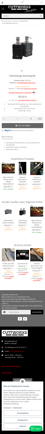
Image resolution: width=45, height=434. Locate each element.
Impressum (7, 408)
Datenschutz (17, 408)
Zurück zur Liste (6, 21)
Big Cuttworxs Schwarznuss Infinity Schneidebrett (8, 180)
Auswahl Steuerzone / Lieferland (20, 93)
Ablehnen (22, 426)
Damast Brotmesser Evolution (22, 179)
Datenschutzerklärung (9, 299)
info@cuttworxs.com (17, 351)
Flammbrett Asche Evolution (8, 221)
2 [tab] (23, 70)
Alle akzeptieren (23, 413)
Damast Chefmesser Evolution (36, 179)
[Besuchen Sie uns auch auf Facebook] (20, 319)
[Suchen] (40, 16)
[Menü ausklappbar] (3, 9)
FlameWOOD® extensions (26, 83)
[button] (22, 366)
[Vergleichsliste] (22, 2)
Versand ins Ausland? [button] (30, 88)
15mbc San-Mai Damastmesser (8, 264)
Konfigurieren (23, 420)
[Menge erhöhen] (31, 118)
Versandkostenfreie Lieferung (27, 100)
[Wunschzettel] (41, 2)
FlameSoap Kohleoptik (22, 221)
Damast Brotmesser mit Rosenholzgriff (37, 265)
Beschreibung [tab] (7, 136)
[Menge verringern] (4, 118)
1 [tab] (21, 70)
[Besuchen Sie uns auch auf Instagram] (25, 319)
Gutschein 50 (22, 263)
